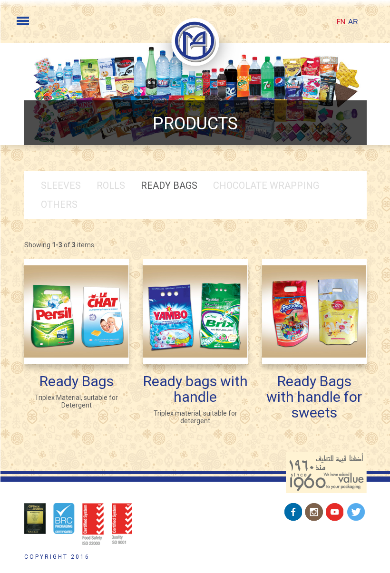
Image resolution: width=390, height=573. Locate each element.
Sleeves (61, 185)
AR (353, 22)
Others (59, 204)
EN (341, 22)
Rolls (111, 185)
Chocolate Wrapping (266, 185)
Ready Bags (169, 185)
